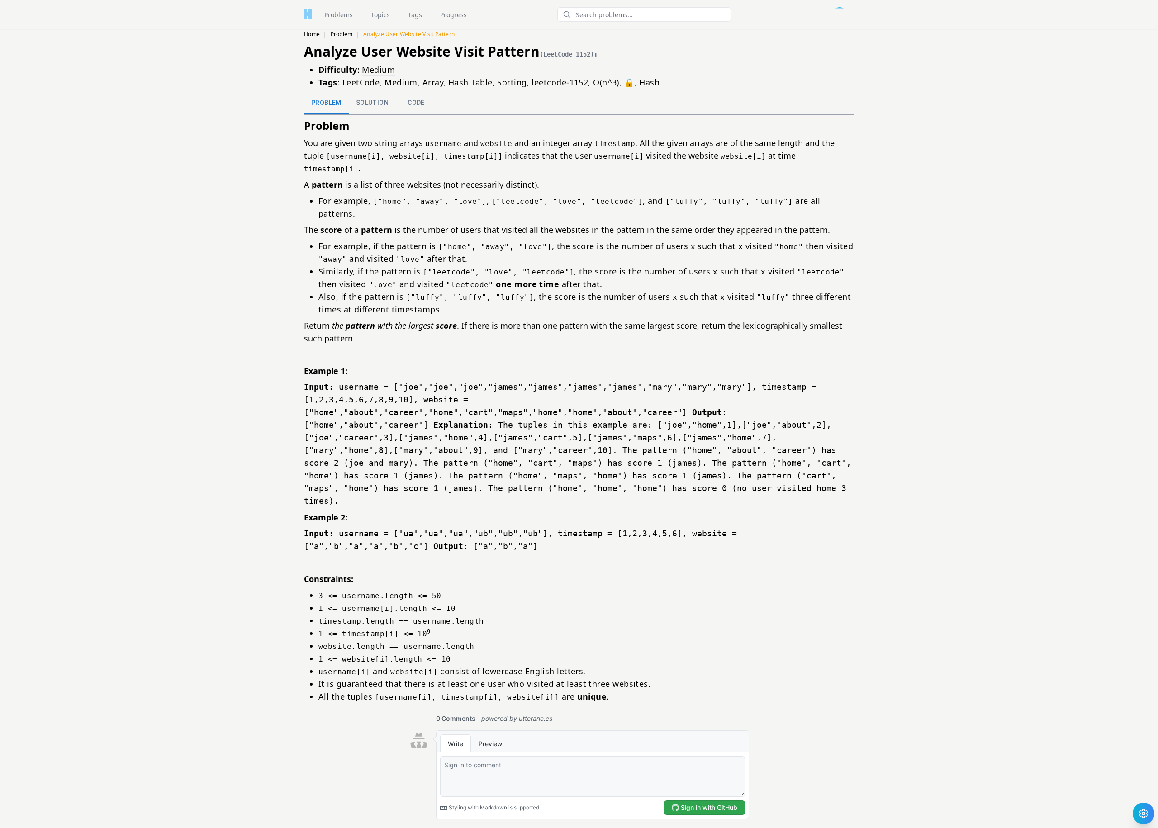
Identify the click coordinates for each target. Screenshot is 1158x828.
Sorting (512, 82)
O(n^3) (606, 82)
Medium (378, 69)
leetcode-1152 (560, 82)
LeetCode (361, 82)
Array (432, 82)
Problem (342, 34)
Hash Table (470, 82)
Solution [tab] (372, 102)
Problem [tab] (326, 102)
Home (312, 34)
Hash (649, 82)
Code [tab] (416, 102)
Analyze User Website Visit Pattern (409, 34)
